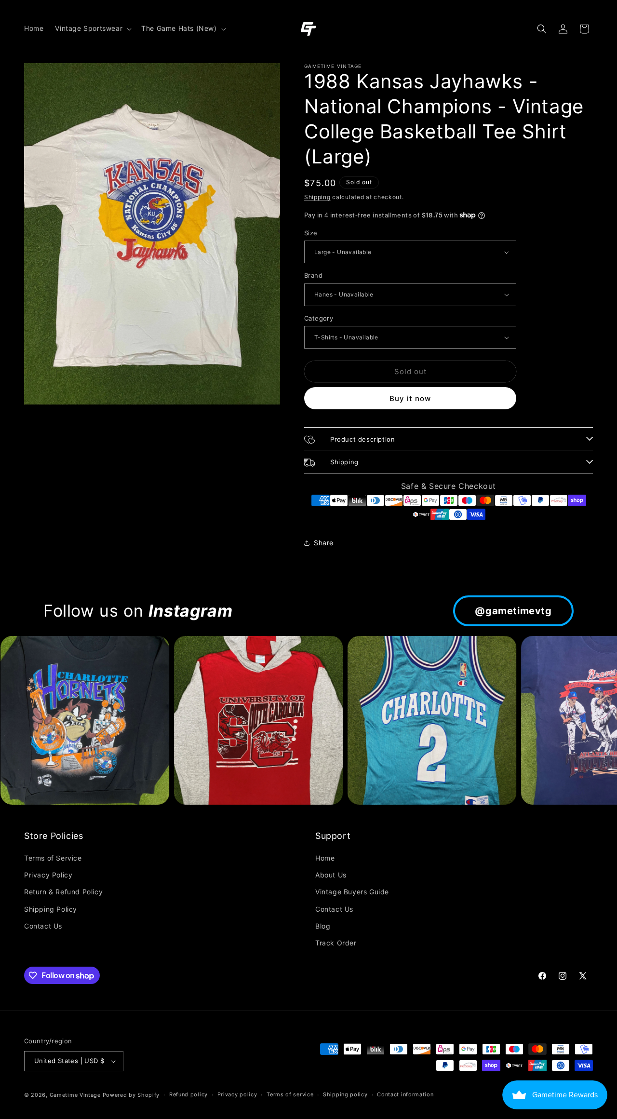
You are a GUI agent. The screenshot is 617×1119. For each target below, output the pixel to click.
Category (318, 318)
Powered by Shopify (131, 1095)
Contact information (405, 1094)
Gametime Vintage (75, 1095)
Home (325, 858)
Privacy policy (237, 1094)
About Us (331, 875)
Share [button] (324, 543)
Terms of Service (53, 858)
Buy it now (410, 398)
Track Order (336, 943)
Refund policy (188, 1094)
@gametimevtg (513, 611)
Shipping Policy (50, 909)
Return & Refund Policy (63, 892)
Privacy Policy (48, 875)
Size (311, 233)
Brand (313, 275)
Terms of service (290, 1094)
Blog (322, 926)
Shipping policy (345, 1094)
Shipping (317, 197)
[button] (92, 28)
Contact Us (43, 926)
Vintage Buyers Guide (352, 892)
